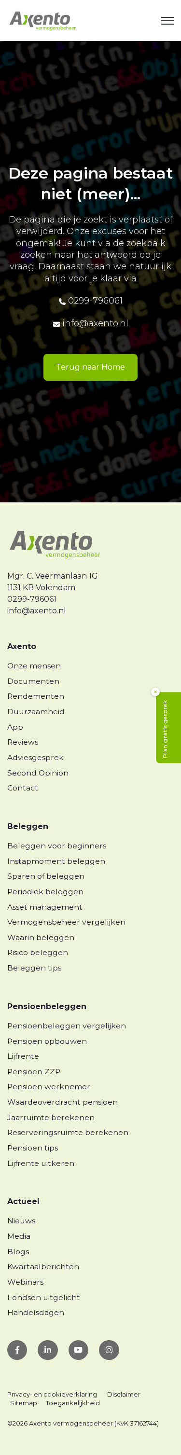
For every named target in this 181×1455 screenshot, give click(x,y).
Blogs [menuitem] (18, 1251)
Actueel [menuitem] (23, 1201)
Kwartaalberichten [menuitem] (43, 1266)
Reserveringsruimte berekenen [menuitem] (67, 1132)
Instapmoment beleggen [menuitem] (56, 861)
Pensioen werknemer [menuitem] (48, 1086)
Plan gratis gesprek (164, 729)
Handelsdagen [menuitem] (35, 1312)
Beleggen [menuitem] (27, 826)
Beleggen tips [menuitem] (34, 967)
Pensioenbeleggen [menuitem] (46, 1006)
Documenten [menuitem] (33, 681)
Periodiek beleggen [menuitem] (45, 891)
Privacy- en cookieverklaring (52, 1394)
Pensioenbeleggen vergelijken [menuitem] (66, 1025)
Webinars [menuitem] (25, 1282)
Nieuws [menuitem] (21, 1220)
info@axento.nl (95, 323)
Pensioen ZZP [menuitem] (33, 1071)
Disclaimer (123, 1394)
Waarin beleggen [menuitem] (40, 937)
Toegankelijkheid (73, 1403)
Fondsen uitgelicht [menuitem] (43, 1297)
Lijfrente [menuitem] (23, 1056)
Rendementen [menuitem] (35, 696)
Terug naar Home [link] (90, 367)
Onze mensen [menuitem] (34, 665)
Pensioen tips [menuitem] (32, 1147)
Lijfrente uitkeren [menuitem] (40, 1163)
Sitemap (23, 1403)
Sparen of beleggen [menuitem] (45, 876)
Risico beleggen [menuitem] (37, 952)
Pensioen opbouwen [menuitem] (47, 1041)
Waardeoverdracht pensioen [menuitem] (62, 1102)
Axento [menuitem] (21, 646)
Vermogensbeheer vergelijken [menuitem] (66, 922)
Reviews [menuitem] (22, 742)
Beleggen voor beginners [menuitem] (56, 845)
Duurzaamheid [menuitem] (36, 711)
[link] (42, 20)
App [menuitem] (15, 727)
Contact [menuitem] (22, 787)
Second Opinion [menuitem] (38, 772)
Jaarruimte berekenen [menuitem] (51, 1117)
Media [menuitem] (18, 1236)
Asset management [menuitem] (45, 907)
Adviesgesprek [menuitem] (35, 757)
